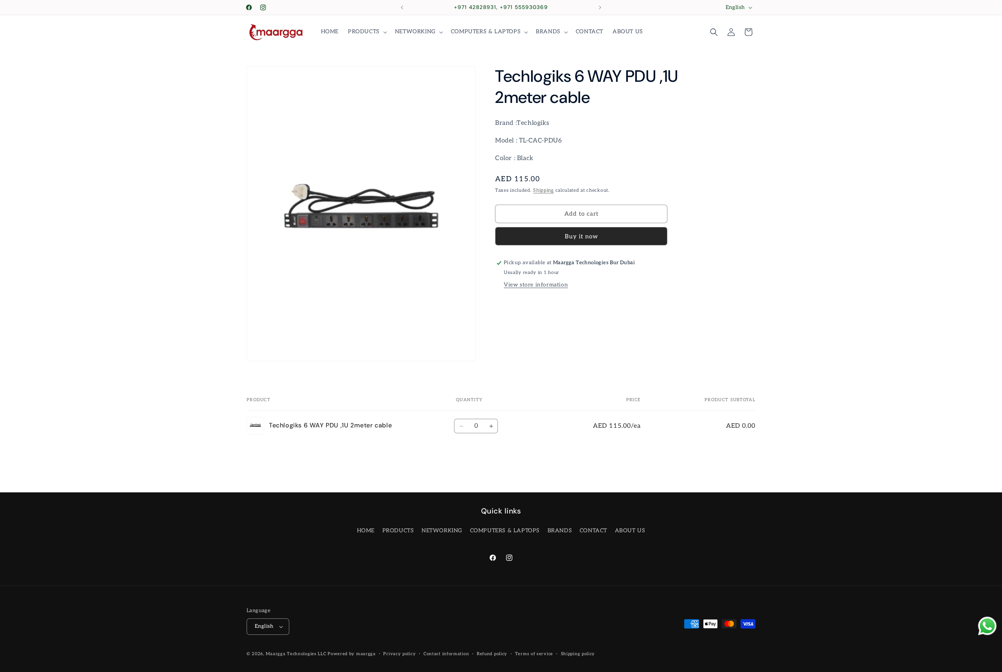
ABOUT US (630, 530)
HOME (366, 530)
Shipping (543, 190)
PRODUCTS (398, 530)
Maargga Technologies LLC (296, 653)
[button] (366, 31)
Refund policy (492, 653)
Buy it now (581, 236)
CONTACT (593, 530)
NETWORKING (442, 530)
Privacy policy (399, 653)
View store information (536, 284)
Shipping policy (578, 653)
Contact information (446, 653)
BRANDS (560, 530)
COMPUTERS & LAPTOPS (505, 530)
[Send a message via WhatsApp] (987, 626)
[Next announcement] (600, 7)
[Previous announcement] (402, 7)
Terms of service (534, 653)
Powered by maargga (352, 653)
